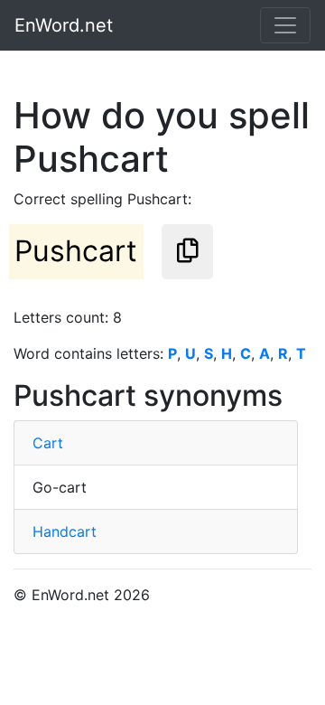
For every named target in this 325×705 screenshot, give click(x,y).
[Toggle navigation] (285, 25)
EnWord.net (63, 25)
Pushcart (75, 250)
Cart (47, 443)
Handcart (64, 531)
